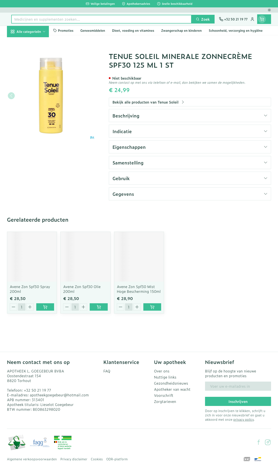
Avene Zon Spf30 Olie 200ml (82, 289)
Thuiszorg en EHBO (34, 117)
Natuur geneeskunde (34, 107)
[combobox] (101, 19)
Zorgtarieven (165, 401)
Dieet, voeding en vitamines (34, 70)
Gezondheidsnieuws (171, 383)
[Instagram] (268, 442)
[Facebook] (258, 442)
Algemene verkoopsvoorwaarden (32, 459)
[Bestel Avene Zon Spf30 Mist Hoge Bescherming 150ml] (152, 307)
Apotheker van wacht (172, 389)
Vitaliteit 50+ (34, 96)
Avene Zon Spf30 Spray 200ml (30, 289)
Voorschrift (163, 395)
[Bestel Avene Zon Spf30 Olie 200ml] (99, 307)
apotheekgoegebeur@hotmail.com (59, 394)
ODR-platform (117, 459)
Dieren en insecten (34, 128)
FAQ (106, 371)
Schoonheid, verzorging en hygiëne (34, 55)
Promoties (19, 40)
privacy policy (243, 419)
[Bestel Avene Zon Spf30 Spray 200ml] (45, 307)
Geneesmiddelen (34, 138)
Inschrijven (238, 401)
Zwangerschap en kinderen (34, 84)
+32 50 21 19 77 (37, 390)
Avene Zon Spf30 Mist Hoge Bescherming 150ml (139, 289)
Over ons (161, 371)
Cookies (97, 459)
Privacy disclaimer (73, 459)
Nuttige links (165, 377)
